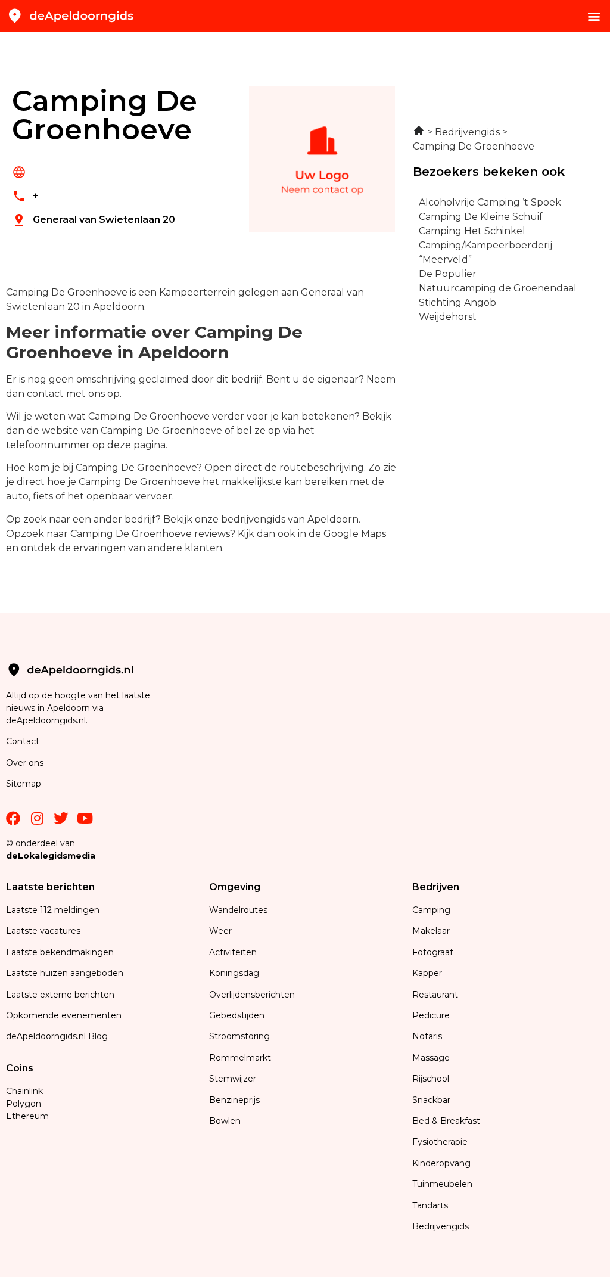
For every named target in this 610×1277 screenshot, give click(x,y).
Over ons (24, 762)
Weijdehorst (448, 316)
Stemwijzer (232, 1078)
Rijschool (430, 1078)
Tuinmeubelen (442, 1184)
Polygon (23, 1103)
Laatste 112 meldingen (52, 910)
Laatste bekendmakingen (60, 952)
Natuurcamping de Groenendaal (498, 288)
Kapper (428, 973)
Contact (22, 741)
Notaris (427, 1036)
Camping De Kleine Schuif (481, 216)
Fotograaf (433, 952)
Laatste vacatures (43, 930)
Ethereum (27, 1116)
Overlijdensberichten (253, 994)
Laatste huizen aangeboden (64, 973)
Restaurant (435, 994)
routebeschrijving (321, 467)
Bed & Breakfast (446, 1121)
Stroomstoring (239, 1036)
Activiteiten (233, 952)
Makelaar (431, 930)
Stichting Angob (457, 302)
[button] (594, 16)
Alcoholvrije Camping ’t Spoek (490, 202)
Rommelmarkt (241, 1057)
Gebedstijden (236, 1015)
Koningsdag (234, 973)
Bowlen (225, 1121)
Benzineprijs (234, 1100)
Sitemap (24, 783)
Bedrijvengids (440, 1226)
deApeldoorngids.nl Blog (57, 1036)
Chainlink (24, 1091)
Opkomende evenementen (64, 1015)
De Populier (448, 273)
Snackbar (431, 1100)
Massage (431, 1057)
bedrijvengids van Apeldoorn (290, 519)
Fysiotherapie (440, 1141)
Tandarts (430, 1205)
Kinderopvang (441, 1163)
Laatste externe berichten (60, 994)
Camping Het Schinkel (472, 231)
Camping (432, 910)
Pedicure (431, 1015)
